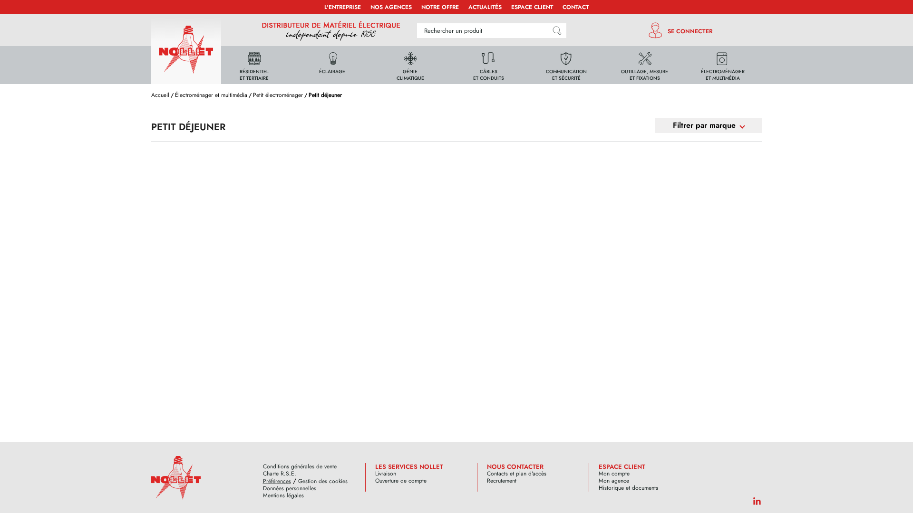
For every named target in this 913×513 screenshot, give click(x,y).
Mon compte (614, 473)
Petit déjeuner (325, 95)
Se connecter (690, 31)
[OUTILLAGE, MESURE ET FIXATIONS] (645, 64)
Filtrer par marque (704, 125)
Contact (576, 7)
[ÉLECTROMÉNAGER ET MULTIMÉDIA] (723, 64)
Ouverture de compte (401, 480)
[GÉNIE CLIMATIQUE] (410, 64)
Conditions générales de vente (300, 466)
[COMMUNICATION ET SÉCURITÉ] (566, 64)
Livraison (385, 473)
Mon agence (614, 480)
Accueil (160, 95)
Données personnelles (289, 488)
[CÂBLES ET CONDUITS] (488, 64)
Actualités (485, 7)
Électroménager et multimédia (211, 95)
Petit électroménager (278, 95)
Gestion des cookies (323, 481)
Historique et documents (628, 488)
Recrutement (501, 480)
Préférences (277, 481)
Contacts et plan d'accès (516, 473)
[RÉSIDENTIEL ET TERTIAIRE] (254, 64)
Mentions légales (283, 495)
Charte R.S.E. (279, 473)
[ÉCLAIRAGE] (332, 64)
